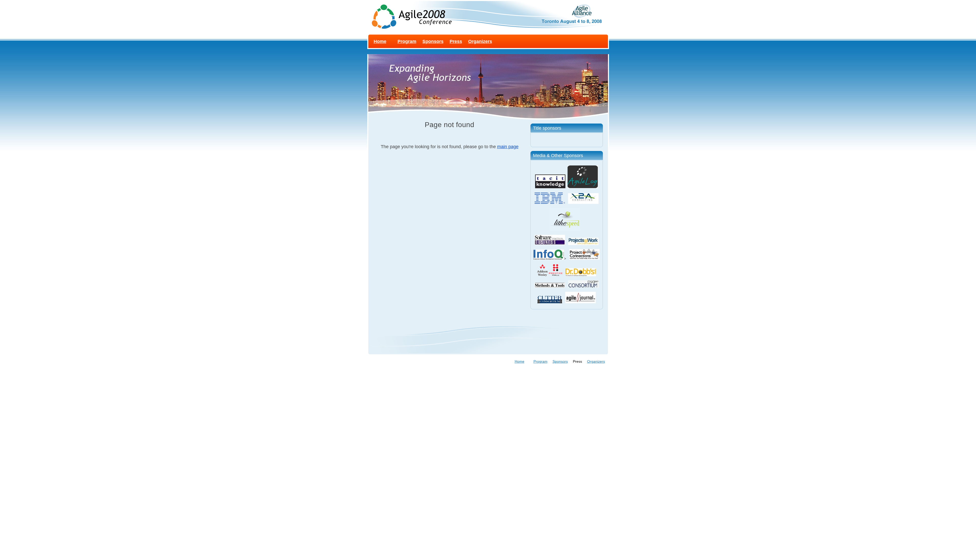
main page (507, 146)
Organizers (480, 41)
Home (380, 41)
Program (407, 41)
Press (456, 41)
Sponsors (433, 41)
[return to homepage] (409, 14)
